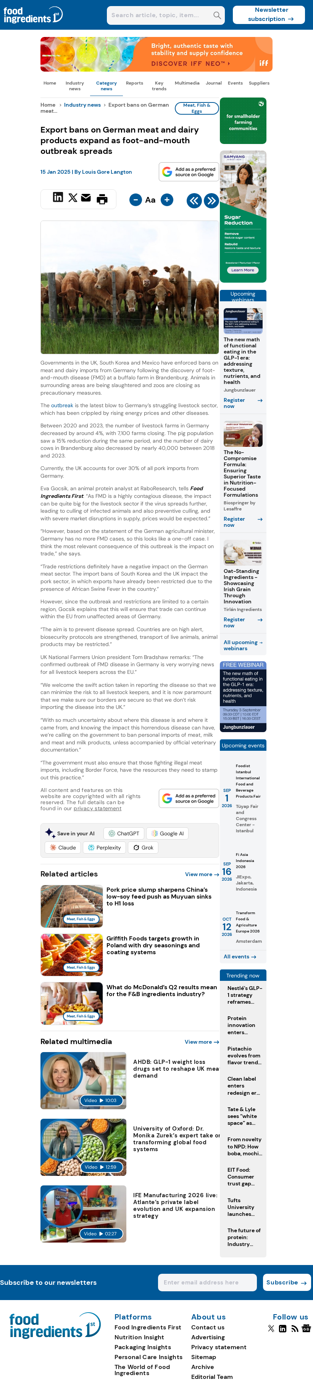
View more (198, 874)
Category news (106, 85)
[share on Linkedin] (59, 198)
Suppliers (259, 83)
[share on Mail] (86, 198)
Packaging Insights (143, 1347)
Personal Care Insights (149, 1357)
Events (235, 83)
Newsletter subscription (268, 14)
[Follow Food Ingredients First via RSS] (295, 1331)
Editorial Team (212, 1376)
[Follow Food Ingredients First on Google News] (307, 1331)
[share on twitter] (72, 199)
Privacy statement (219, 1347)
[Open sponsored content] (156, 69)
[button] (123, 833)
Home (50, 83)
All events (236, 956)
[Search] (217, 16)
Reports (134, 83)
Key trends (159, 85)
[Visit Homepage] (33, 27)
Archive (202, 1367)
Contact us (207, 1327)
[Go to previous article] (194, 202)
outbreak (63, 405)
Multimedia (187, 83)
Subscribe (282, 1282)
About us (208, 1317)
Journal (214, 83)
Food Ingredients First (148, 1327)
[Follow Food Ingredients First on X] (271, 1331)
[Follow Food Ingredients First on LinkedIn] (282, 1331)
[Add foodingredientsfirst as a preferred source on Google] (189, 171)
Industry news (75, 85)
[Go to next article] (211, 202)
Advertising (208, 1337)
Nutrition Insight (140, 1337)
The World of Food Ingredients (142, 1370)
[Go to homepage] (55, 1336)
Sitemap (203, 1357)
